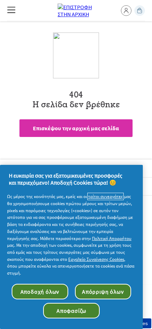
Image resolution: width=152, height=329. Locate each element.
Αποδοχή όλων (40, 291)
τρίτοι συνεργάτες (105, 196)
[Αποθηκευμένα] (139, 10)
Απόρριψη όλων (103, 291)
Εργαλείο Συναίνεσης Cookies (96, 259)
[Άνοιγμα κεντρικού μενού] (11, 10)
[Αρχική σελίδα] (76, 11)
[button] (126, 10)
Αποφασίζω (71, 310)
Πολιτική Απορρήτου (111, 238)
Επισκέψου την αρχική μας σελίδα (76, 128)
